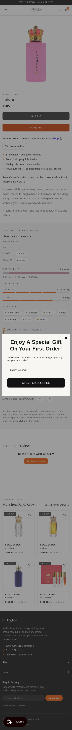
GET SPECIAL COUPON (36, 382)
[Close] (66, 338)
